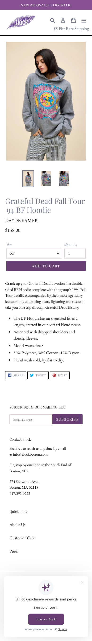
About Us (17, 524)
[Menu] (84, 19)
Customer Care (22, 537)
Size (9, 244)
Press (13, 551)
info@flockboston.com (30, 454)
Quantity (70, 244)
